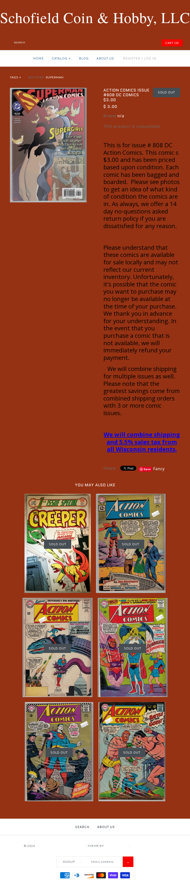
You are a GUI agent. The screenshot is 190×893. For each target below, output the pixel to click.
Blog (84, 58)
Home (38, 58)
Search (82, 827)
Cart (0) (172, 43)
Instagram (144, 43)
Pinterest (132, 43)
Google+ (138, 43)
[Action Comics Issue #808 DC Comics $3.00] (48, 90)
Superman (55, 77)
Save (147, 469)
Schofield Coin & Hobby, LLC (61, 846)
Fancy (159, 468)
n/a (120, 116)
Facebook (119, 43)
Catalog (61, 58)
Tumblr (150, 43)
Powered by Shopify (148, 846)
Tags (15, 77)
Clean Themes (117, 846)
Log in (150, 58)
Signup (69, 861)
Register (131, 58)
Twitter (126, 43)
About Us (105, 58)
